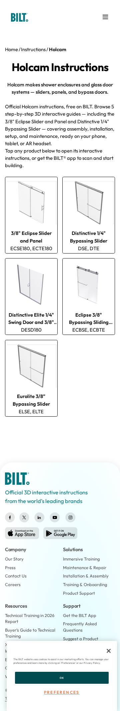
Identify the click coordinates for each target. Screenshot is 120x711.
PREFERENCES (61, 692)
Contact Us (16, 575)
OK (62, 677)
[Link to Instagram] (70, 517)
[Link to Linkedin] (39, 517)
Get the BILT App (79, 615)
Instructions (33, 49)
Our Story (14, 558)
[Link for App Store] (22, 533)
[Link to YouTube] (55, 517)
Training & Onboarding (85, 584)
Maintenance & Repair (84, 567)
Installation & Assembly (86, 575)
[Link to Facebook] (10, 517)
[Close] (108, 651)
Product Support (79, 593)
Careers (13, 584)
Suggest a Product (80, 638)
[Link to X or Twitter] (24, 517)
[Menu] (105, 17)
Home (11, 49)
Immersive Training (81, 558)
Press (10, 567)
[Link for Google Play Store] (60, 533)
